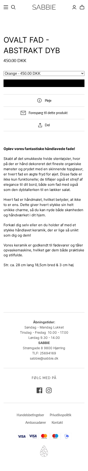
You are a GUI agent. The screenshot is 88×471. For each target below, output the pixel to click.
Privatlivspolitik (60, 415)
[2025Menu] (6, 7)
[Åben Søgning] (13, 7)
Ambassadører (35, 422)
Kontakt (57, 422)
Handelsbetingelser (30, 415)
